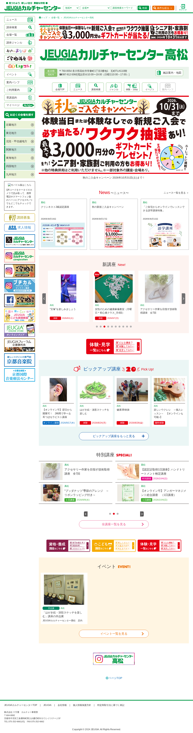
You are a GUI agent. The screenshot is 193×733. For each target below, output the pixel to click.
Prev (44, 298)
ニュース (77, 89)
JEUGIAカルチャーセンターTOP (20, 705)
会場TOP (59, 89)
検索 (144, 8)
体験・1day (132, 89)
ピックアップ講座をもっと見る (114, 436)
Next (183, 298)
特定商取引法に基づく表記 (110, 705)
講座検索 (95, 89)
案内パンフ (167, 89)
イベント (149, 89)
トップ (44, 17)
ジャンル (113, 89)
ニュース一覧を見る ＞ (176, 192)
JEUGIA (47, 705)
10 (131, 327)
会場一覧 (55, 17)
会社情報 (62, 705)
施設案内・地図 (172, 72)
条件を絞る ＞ (164, 8)
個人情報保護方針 (82, 705)
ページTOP (115, 678)
